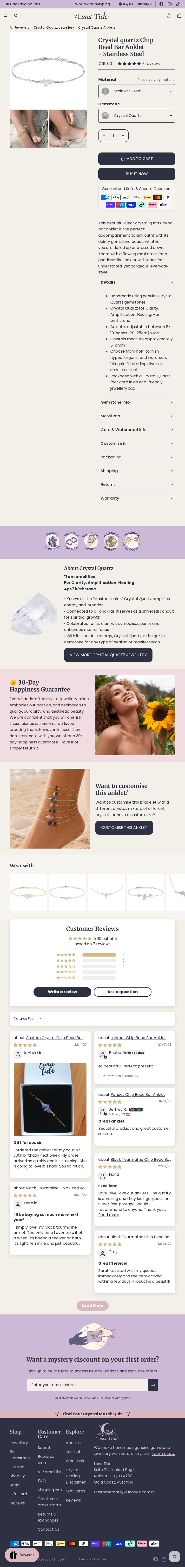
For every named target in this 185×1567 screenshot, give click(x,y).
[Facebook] (161, 4)
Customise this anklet (124, 827)
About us (74, 1443)
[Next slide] (170, 892)
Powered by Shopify (50, 1559)
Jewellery (19, 1443)
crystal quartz (148, 223)
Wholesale (76, 1461)
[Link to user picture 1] (50, 1099)
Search (44, 1447)
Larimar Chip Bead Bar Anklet (138, 1037)
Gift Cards (75, 1491)
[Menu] (5, 15)
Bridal (15, 1485)
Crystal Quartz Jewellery (54, 27)
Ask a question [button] (122, 992)
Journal (73, 1451)
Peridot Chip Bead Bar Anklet (138, 1094)
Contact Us (48, 1529)
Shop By (17, 1476)
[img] (25, 1045)
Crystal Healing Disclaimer (76, 1476)
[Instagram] (169, 4)
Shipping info (50, 1490)
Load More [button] (92, 1305)
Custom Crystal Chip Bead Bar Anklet (48, 1040)
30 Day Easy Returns (22, 4)
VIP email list (49, 1472)
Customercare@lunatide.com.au (125, 1492)
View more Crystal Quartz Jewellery (108, 655)
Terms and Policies (92, 1559)
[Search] (16, 15)
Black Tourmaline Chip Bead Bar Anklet (134, 1162)
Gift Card (18, 1494)
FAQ (42, 1481)
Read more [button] (108, 1215)
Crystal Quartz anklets (96, 27)
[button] (130, 63)
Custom (17, 1467)
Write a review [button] (62, 992)
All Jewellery (20, 27)
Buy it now (137, 174)
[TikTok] (177, 4)
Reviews (17, 1503)
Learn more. (163, 1453)
